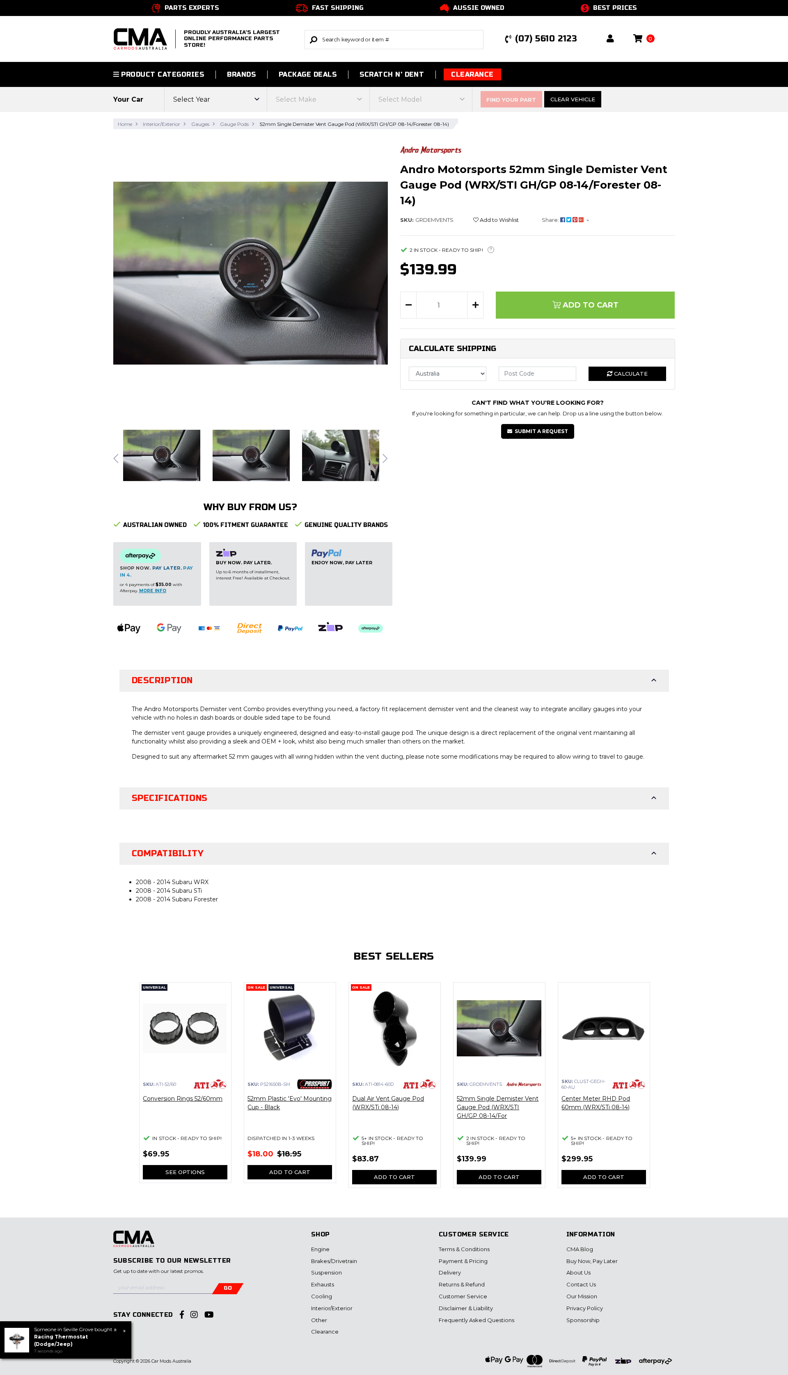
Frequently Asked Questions (476, 1320)
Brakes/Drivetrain (334, 1261)
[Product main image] (250, 273)
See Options (185, 1172)
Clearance (472, 74)
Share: (551, 220)
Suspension (326, 1272)
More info (153, 590)
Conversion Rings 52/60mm (182, 1098)
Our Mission (581, 1296)
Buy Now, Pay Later (592, 1261)
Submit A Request (541, 431)
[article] (185, 1087)
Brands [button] (241, 74)
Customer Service (463, 1296)
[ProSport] (314, 1083)
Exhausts (322, 1284)
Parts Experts (192, 7)
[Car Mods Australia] (133, 1243)
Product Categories (161, 74)
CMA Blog (579, 1249)
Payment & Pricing (463, 1261)
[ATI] (209, 1083)
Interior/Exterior (332, 1308)
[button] (610, 39)
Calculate (630, 373)
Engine (320, 1249)
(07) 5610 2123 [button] (546, 39)
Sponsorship (583, 1320)
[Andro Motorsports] (431, 149)
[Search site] (313, 39)
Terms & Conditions (464, 1249)
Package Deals (308, 74)
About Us (578, 1272)
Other (319, 1320)
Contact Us (581, 1284)
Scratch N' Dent (392, 74)
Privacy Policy (584, 1308)
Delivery (450, 1272)
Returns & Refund (462, 1284)
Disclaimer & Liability (466, 1308)
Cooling (321, 1296)
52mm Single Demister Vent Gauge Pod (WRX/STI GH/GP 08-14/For (497, 1107)
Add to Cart (589, 305)
